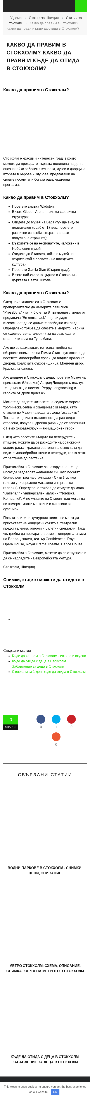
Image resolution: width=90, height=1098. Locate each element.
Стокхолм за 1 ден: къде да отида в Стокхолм (49, 672)
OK (55, 1092)
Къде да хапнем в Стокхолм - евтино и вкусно (49, 656)
